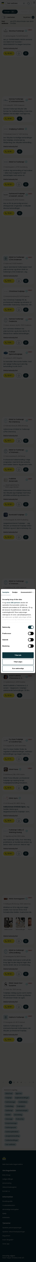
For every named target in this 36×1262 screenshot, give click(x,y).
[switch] (31, 633)
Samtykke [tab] (5, 592)
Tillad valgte (18, 662)
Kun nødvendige (18, 668)
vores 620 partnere (13, 602)
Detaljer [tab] (15, 592)
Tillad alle (18, 655)
